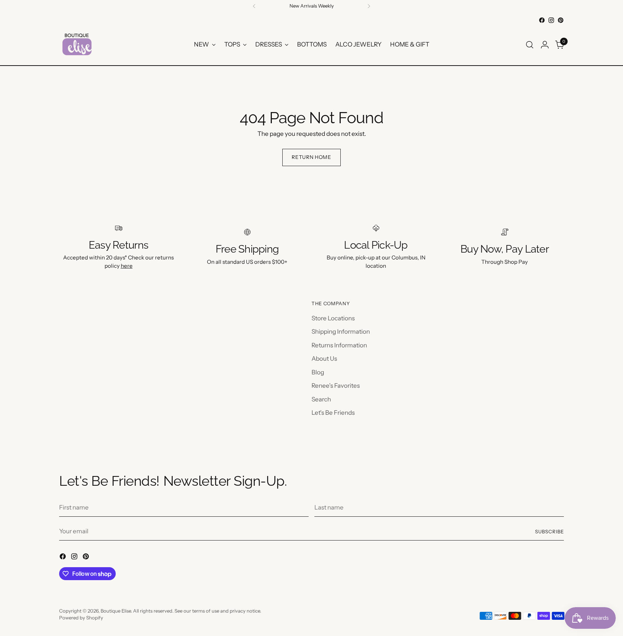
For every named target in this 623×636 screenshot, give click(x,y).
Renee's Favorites (336, 385)
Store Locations (333, 318)
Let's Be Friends (333, 412)
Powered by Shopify (81, 618)
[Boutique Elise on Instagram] (551, 20)
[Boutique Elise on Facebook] (542, 20)
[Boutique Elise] (77, 44)
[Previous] (254, 6)
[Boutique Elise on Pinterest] (560, 20)
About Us (324, 358)
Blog (318, 372)
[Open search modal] (529, 44)
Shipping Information (341, 331)
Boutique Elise (116, 611)
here (127, 265)
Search (321, 399)
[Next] (369, 6)
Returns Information (339, 345)
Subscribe (549, 531)
